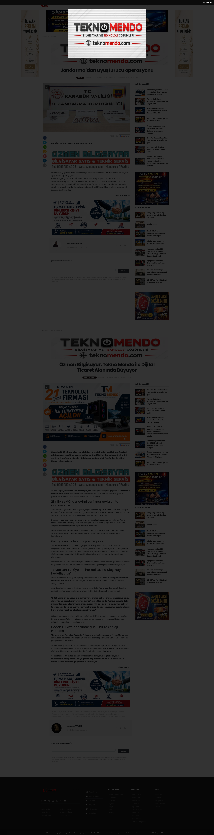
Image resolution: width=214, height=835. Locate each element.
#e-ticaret (100, 714)
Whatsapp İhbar (66, 812)
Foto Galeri (93, 792)
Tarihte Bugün (137, 810)
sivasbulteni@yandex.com (77, 247)
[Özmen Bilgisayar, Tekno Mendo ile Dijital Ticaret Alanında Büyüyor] (86, 411)
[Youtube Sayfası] (54, 801)
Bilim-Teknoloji (56, 330)
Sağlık (126, 4)
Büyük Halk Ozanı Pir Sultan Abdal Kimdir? (155, 242)
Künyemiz (93, 809)
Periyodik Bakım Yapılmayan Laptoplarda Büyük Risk (157, 101)
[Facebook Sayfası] (42, 801)
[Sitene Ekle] (69, 801)
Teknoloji (69, 635)
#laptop (69, 716)
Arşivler (92, 805)
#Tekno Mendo (73, 712)
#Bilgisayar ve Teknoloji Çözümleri (111, 712)
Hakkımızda (45, 809)
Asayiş (140, 4)
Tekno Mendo (83, 515)
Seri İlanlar (135, 816)
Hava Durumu (137, 795)
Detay (155, 833)
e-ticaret (119, 530)
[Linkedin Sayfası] (57, 801)
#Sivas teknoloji (64, 714)
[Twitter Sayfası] (46, 801)
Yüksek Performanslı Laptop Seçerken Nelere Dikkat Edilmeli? (157, 110)
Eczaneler (135, 804)
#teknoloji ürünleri (112, 714)
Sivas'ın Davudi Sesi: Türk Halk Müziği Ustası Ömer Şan (157, 140)
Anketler (158, 798)
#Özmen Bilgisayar (58, 712)
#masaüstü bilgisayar (82, 716)
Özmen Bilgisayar (113, 577)
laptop (93, 545)
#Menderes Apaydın (117, 716)
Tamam (165, 833)
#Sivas (54, 714)
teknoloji (62, 496)
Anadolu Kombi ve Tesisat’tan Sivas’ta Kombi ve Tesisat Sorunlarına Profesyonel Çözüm (157, 161)
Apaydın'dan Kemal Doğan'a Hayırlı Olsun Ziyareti (156, 262)
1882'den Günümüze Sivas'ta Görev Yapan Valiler (156, 149)
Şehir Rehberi (137, 819)
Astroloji (157, 807)
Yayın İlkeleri (45, 812)
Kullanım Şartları (66, 809)
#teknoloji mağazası (99, 716)
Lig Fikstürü (136, 807)
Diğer (147, 4)
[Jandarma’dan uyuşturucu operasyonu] (86, 107)
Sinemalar (135, 813)
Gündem (99, 4)
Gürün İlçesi (152, 224)
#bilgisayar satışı (57, 716)
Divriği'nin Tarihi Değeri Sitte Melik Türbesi (157, 281)
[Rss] (61, 801)
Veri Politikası (46, 815)
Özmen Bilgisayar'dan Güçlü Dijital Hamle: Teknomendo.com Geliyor (156, 129)
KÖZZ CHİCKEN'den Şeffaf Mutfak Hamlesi (157, 119)
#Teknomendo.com (89, 712)
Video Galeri (94, 796)
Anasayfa (45, 36)
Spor (133, 4)
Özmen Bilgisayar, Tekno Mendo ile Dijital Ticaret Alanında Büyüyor (157, 92)
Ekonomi (109, 4)
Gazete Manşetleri (139, 822)
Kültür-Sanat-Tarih (84, 4)
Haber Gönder (65, 815)
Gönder (123, 271)
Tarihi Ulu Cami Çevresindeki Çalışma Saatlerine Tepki (156, 233)
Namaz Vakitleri (137, 801)
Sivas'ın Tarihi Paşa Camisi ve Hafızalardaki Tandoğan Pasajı (157, 272)
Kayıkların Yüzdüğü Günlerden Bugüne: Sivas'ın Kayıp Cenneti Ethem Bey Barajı (156, 252)
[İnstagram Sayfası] (50, 801)
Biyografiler (159, 801)
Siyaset (118, 4)
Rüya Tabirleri (160, 804)
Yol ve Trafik (136, 798)
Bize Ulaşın (92, 813)
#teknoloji (90, 714)
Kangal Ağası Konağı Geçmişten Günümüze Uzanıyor (156, 215)
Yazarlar (91, 800)
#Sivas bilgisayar (78, 714)
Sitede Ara (158, 795)
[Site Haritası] (65, 801)
